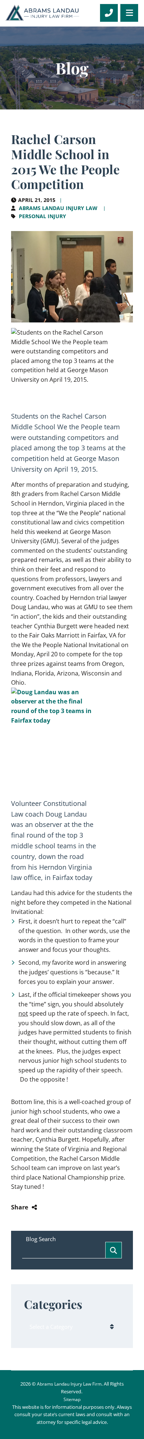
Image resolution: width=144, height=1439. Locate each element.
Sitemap (72, 1399)
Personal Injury (42, 216)
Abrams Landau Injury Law (58, 208)
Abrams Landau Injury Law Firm (69, 1384)
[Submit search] (113, 1250)
